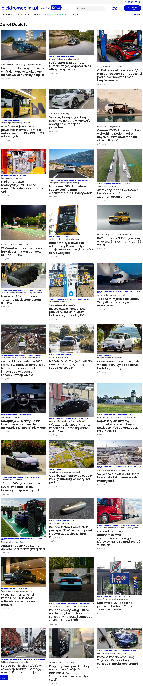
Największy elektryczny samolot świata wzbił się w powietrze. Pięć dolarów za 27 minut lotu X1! (117, 426)
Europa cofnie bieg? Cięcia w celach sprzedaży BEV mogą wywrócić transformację (21, 669)
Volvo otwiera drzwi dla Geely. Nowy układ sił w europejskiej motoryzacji (118, 477)
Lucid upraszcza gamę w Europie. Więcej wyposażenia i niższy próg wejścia (70, 66)
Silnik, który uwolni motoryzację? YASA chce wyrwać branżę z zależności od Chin (23, 187)
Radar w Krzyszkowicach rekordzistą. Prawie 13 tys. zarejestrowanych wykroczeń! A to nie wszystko (71, 248)
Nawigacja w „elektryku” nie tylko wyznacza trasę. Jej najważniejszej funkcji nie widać (23, 424)
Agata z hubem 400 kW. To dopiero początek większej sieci (23, 547)
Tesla (130, 291)
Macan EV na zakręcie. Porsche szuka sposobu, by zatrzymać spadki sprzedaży (71, 364)
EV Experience (16, 355)
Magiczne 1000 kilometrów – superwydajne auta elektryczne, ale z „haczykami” (70, 189)
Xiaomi (37, 477)
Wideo (28, 14)
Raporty (80, 299)
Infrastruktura (118, 184)
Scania (125, 291)
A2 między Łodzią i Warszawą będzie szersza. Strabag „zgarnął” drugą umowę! (117, 193)
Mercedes (19, 290)
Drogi (66, 111)
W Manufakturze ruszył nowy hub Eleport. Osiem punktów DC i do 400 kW (21, 251)
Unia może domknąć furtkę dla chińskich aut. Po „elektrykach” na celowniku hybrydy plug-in (23, 71)
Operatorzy (39, 242)
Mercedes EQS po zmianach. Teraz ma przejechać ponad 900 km (21, 299)
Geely (120, 466)
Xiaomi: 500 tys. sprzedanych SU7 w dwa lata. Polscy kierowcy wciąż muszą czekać (22, 487)
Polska (127, 184)
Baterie (62, 180)
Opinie (61, 521)
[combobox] (90, 8)
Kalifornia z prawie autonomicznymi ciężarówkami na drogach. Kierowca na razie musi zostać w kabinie (118, 538)
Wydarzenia (36, 355)
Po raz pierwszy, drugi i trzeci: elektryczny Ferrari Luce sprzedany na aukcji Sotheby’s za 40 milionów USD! (70, 615)
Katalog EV (73, 14)
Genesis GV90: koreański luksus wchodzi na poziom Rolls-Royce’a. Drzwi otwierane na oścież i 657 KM (119, 135)
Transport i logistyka (130, 525)
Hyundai (115, 124)
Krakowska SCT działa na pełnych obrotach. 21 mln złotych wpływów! (115, 606)
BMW (67, 180)
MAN (114, 291)
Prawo (38, 659)
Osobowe (122, 124)
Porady (37, 14)
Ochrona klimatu (28, 659)
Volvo (99, 468)
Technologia (117, 64)
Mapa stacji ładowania (55, 14)
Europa (19, 62)
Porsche (129, 651)
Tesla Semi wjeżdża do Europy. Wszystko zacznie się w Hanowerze (118, 302)
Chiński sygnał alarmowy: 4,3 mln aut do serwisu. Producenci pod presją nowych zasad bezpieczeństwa (119, 75)
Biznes (13, 62)
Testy (19, 14)
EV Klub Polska (26, 355)
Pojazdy (19, 120)
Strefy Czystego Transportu (80, 111)
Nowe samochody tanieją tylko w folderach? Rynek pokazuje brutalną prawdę (119, 365)
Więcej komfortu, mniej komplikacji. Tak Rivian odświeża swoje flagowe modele (18, 600)
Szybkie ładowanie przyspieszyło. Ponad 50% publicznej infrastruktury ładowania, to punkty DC (67, 310)
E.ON (12, 538)
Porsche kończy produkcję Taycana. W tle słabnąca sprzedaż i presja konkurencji (117, 660)
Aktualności (9, 14)
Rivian (20, 588)
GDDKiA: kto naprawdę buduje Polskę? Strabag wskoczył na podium (70, 479)
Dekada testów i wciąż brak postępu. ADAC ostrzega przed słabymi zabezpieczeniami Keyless (70, 532)
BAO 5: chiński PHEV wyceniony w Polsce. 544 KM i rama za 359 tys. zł (119, 241)
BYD (113, 232)
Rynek (24, 62)
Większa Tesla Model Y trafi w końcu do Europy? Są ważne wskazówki (69, 428)
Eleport (19, 242)
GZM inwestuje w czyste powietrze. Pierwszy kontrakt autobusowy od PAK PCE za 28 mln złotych (22, 131)
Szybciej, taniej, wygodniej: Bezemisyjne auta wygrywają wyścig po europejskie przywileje (70, 122)
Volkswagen (31, 62)
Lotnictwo (116, 415)
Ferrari (67, 604)
